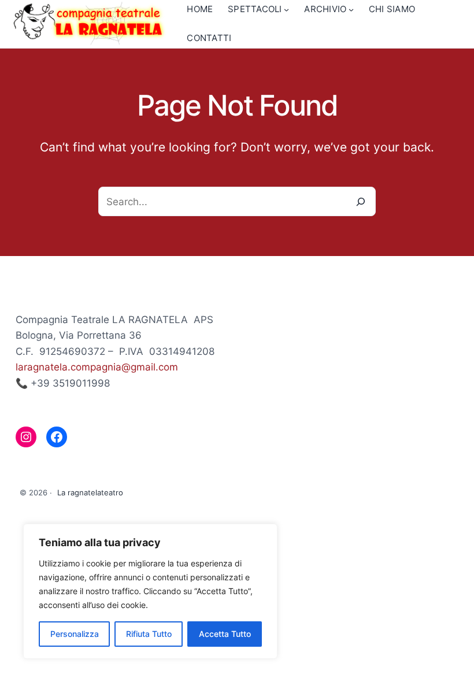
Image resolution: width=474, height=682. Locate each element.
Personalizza (74, 634)
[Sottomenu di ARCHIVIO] (351, 9)
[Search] (361, 201)
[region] (150, 591)
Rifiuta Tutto (149, 634)
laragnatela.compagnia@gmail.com (97, 367)
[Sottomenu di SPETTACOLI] (286, 9)
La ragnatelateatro (90, 492)
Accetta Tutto (225, 634)
